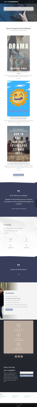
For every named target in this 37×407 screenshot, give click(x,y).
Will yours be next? (18, 174)
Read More (18, 78)
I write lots (9, 309)
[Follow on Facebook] (16, 356)
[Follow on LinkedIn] (22, 356)
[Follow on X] (19, 356)
